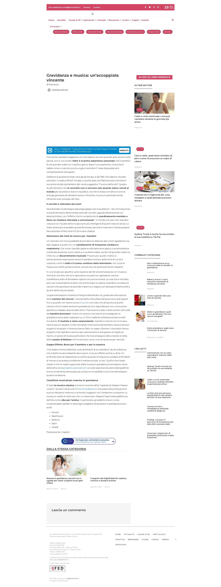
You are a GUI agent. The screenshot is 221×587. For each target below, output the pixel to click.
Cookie (96, 7)
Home (51, 20)
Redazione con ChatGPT (155, 337)
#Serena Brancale (114, 32)
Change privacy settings (59, 581)
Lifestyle (101, 20)
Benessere (114, 20)
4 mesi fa (55, 488)
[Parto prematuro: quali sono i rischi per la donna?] (160, 333)
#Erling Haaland (61, 32)
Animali (144, 20)
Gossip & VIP (75, 20)
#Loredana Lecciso (135, 32)
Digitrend (62, 560)
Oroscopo (55, 26)
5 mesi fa (99, 487)
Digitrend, (50, 488)
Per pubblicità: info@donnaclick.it (64, 7)
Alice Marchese (152, 321)
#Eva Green (78, 32)
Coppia (135, 20)
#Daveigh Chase (95, 32)
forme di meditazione (86, 389)
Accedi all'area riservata (154, 77)
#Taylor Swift (153, 32)
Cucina (125, 20)
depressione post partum (73, 368)
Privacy (87, 7)
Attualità (61, 20)
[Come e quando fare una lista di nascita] (160, 301)
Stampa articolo (60, 90)
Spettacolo (88, 20)
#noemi (167, 32)
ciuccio (84, 303)
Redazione (138, 128)
